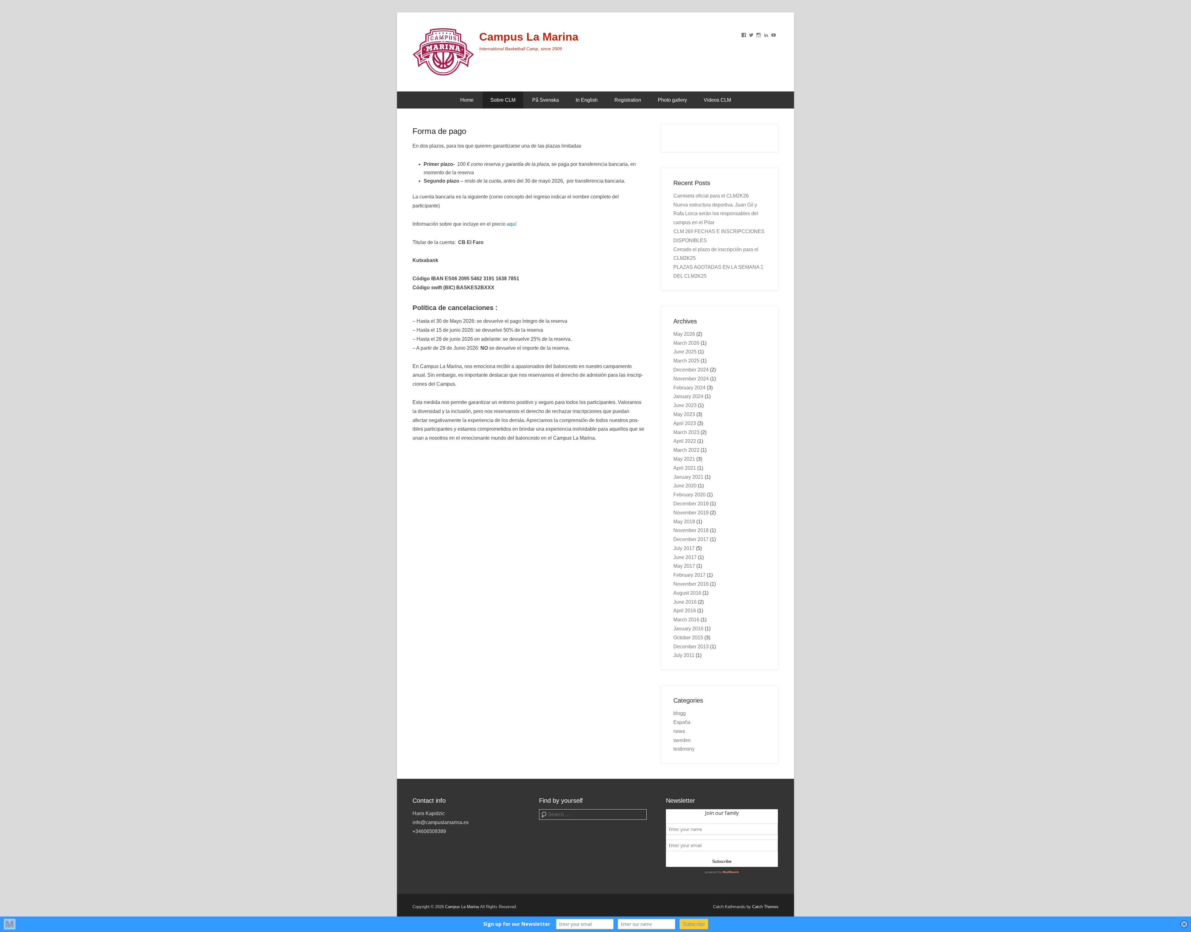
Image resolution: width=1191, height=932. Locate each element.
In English (587, 100)
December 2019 (691, 503)
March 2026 (686, 343)
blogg (679, 713)
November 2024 (691, 378)
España (681, 722)
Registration (627, 100)
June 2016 (685, 602)
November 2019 (691, 512)
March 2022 (686, 450)
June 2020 (685, 485)
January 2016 (688, 628)
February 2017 (689, 575)
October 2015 (688, 637)
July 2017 (684, 548)
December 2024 (691, 369)
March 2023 (686, 432)
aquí (511, 224)
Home (467, 100)
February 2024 (689, 387)
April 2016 (684, 610)
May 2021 (684, 459)
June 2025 (685, 351)
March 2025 (686, 360)
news (679, 731)
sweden (682, 740)
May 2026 (684, 334)
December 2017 (691, 539)
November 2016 (691, 584)
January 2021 (688, 477)
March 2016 (686, 619)
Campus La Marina (528, 36)
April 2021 (684, 468)
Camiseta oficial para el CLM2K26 (711, 195)
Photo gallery (672, 100)
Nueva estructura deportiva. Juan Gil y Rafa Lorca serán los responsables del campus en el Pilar (715, 213)
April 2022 (684, 441)
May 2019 (684, 521)
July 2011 (683, 655)
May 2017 (684, 566)
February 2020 (689, 494)
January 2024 (688, 396)
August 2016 (687, 593)
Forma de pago (439, 131)
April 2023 (684, 423)
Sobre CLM (502, 100)
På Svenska (545, 100)
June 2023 (685, 405)
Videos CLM (717, 100)
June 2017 (685, 557)
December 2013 (691, 646)
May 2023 (684, 414)
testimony (683, 749)
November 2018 (691, 530)
